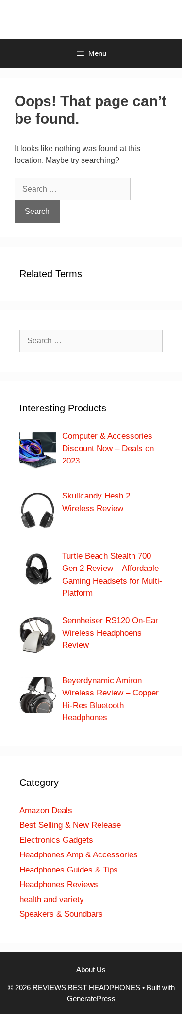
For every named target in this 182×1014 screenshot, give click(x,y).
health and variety (51, 899)
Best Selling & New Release (70, 825)
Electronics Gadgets (56, 840)
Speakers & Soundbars (61, 914)
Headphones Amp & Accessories (78, 854)
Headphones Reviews (58, 884)
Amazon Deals (45, 810)
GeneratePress (91, 999)
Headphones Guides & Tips (68, 869)
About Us (91, 969)
